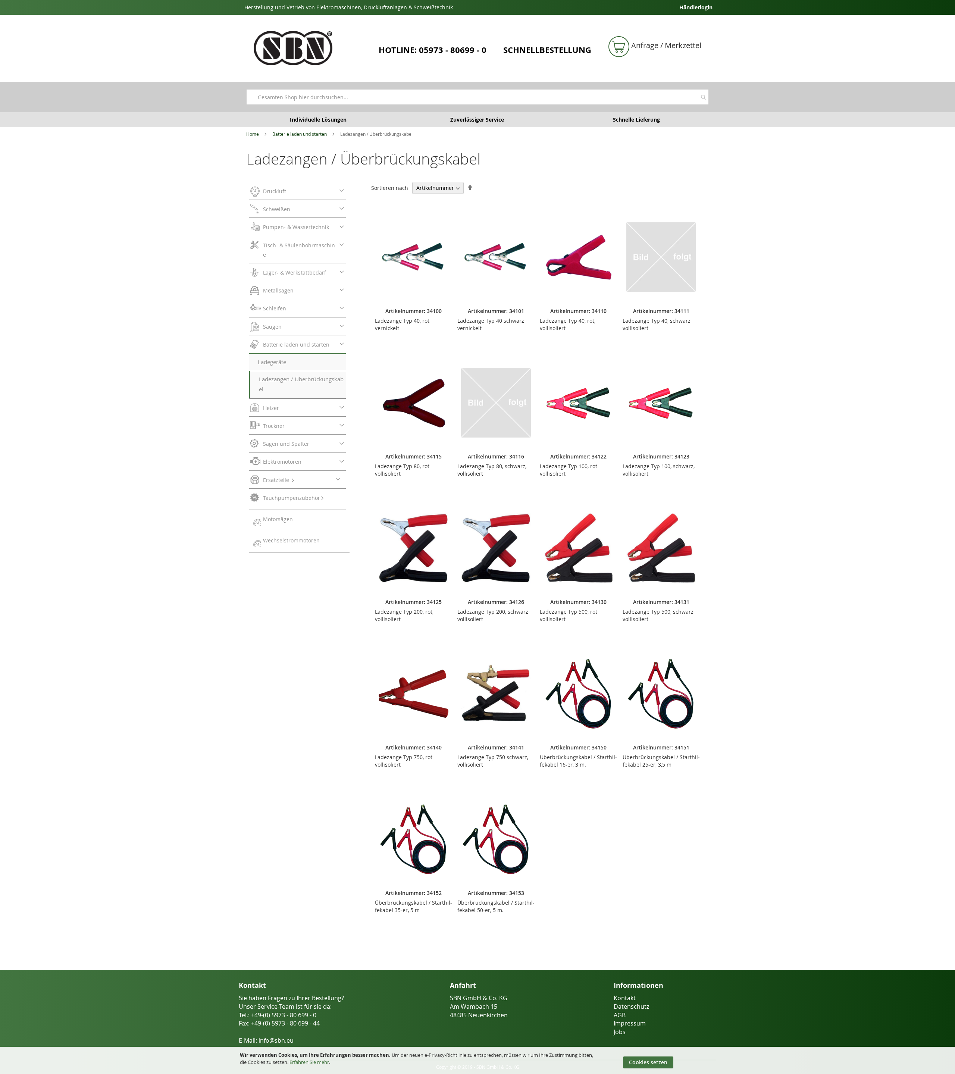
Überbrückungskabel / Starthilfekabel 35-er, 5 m (413, 906)
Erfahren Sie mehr (309, 1062)
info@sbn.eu (276, 1040)
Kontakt (625, 998)
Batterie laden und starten (299, 134)
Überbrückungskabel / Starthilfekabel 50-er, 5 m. (496, 906)
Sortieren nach (389, 187)
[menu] (299, 367)
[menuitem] (297, 192)
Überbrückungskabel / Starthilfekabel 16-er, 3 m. (578, 761)
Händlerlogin (696, 7)
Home (252, 134)
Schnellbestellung (547, 50)
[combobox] (477, 97)
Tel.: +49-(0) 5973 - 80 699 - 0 (277, 1015)
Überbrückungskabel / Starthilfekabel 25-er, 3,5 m (661, 761)
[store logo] (310, 48)
